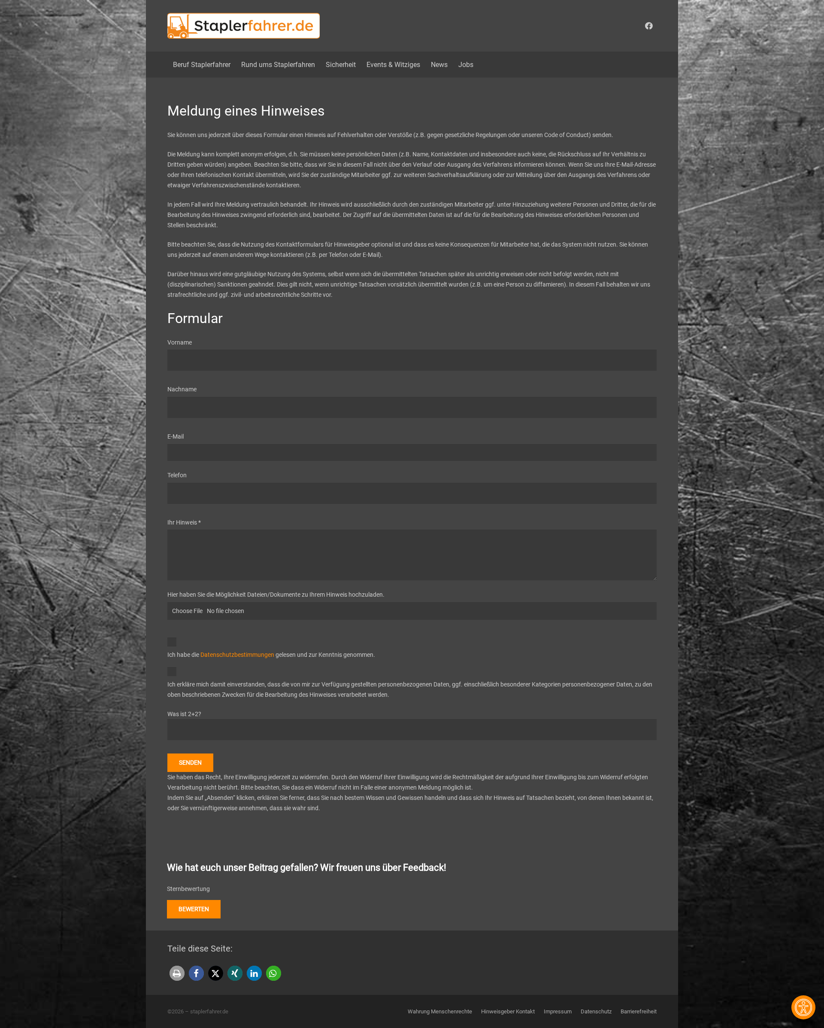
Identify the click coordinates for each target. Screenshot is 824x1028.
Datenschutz (596, 1011)
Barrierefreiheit (639, 1011)
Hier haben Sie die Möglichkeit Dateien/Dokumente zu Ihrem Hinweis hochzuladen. (276, 594)
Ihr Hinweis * (184, 522)
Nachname (182, 389)
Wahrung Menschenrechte (440, 1011)
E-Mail (175, 436)
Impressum (558, 1011)
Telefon (177, 475)
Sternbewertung (188, 888)
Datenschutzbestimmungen (237, 654)
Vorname (179, 342)
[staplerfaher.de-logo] (243, 26)
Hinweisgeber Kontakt (508, 1011)
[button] (177, 973)
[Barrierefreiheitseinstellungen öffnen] (803, 1007)
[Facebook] (649, 26)
